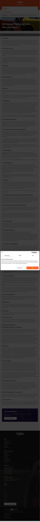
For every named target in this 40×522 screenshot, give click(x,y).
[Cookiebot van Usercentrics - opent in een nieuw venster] (32, 252)
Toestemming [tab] (6, 255)
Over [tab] (33, 255)
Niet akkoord (19, 267)
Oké (32, 267)
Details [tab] (20, 255)
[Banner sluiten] (38, 252)
